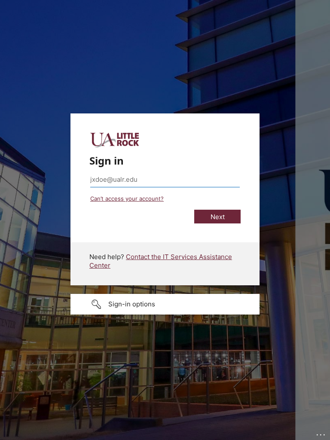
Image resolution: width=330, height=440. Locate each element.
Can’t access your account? (127, 198)
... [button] (321, 432)
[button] (165, 304)
